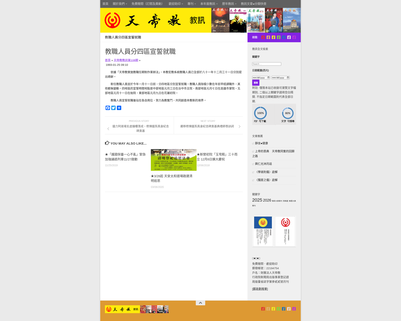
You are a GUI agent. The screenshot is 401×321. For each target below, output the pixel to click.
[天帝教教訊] (284, 37)
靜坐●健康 (261, 143)
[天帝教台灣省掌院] (268, 37)
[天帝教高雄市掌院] (273, 37)
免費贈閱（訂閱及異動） (148, 3)
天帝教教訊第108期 (126, 60)
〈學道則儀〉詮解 (266, 172)
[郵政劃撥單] (260, 289)
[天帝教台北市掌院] (263, 37)
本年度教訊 (207, 3)
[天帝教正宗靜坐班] (289, 37)
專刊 (190, 3)
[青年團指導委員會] (279, 37)
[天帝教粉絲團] (294, 37)
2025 (257, 199)
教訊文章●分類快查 (253, 3)
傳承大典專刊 (277, 201)
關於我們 (119, 3)
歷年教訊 (228, 3)
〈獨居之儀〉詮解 (266, 180)
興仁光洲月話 (263, 163)
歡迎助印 (175, 3)
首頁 (105, 3)
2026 (267, 200)
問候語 (285, 201)
